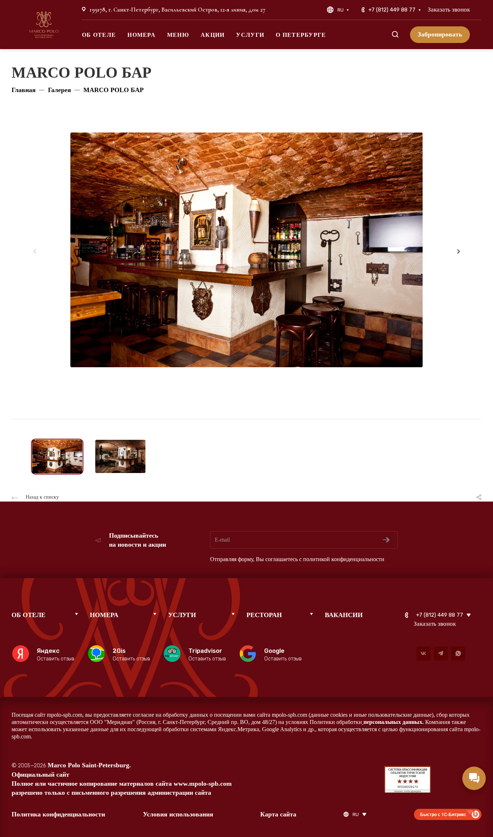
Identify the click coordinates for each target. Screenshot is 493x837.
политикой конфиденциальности (343, 559)
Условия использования (178, 814)
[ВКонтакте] (423, 653)
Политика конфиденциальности (58, 814)
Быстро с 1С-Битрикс (443, 814)
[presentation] (34, 253)
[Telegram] (441, 653)
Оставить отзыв (55, 659)
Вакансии (344, 615)
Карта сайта (278, 814)
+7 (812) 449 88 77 (391, 9)
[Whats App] (458, 653)
